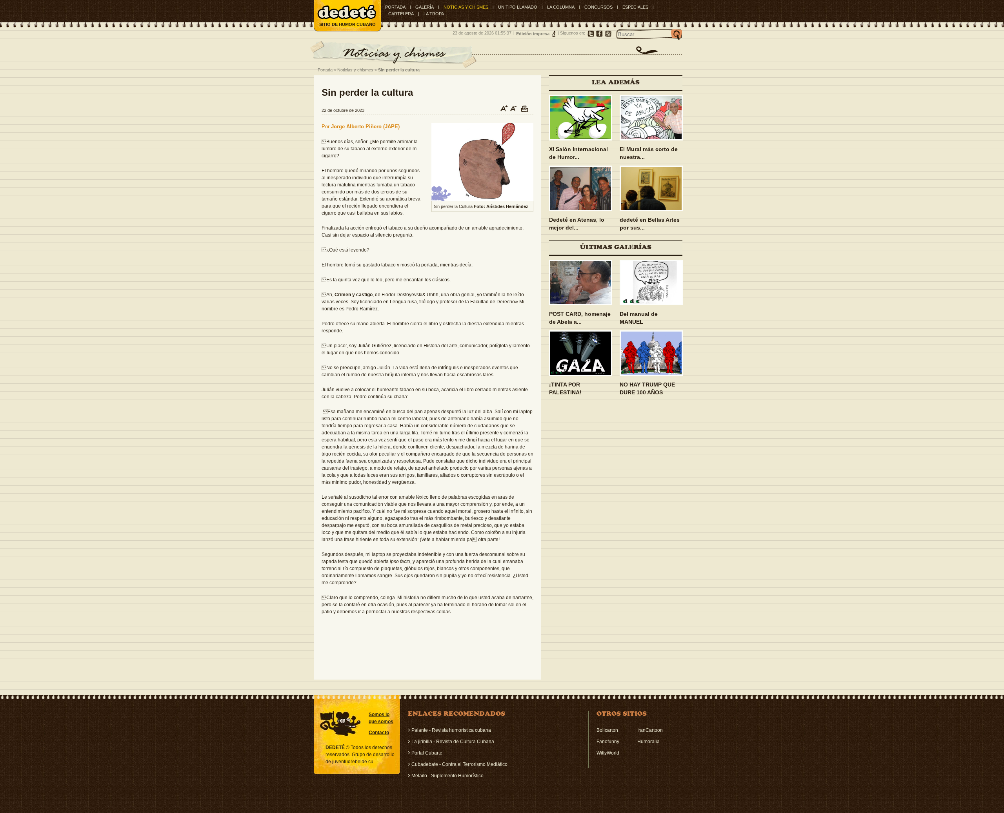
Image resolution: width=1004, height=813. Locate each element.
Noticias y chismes (355, 69)
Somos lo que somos (381, 718)
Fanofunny (608, 741)
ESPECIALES (635, 7)
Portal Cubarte (426, 753)
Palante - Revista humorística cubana (451, 730)
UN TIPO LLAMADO (517, 7)
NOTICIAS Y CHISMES (466, 7)
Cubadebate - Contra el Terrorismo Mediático (459, 764)
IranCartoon (650, 730)
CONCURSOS (598, 7)
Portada (395, 7)
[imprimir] (526, 110)
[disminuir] (513, 110)
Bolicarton (607, 730)
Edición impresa (532, 33)
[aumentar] (501, 110)
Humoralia (648, 741)
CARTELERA (401, 13)
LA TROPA (434, 13)
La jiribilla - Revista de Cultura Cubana (452, 741)
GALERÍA (424, 7)
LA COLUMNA (561, 7)
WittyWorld (608, 753)
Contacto (379, 732)
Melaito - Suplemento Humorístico (447, 775)
